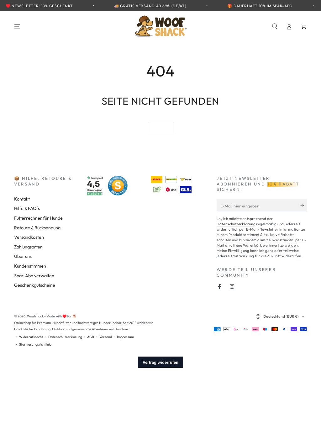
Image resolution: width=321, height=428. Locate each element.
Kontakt (22, 199)
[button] (274, 26)
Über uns (23, 256)
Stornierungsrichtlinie (35, 344)
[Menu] (17, 26)
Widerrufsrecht (31, 337)
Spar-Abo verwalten (34, 276)
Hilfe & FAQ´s (27, 208)
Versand (105, 337)
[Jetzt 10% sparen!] (303, 205)
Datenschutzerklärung (236, 224)
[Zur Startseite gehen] (160, 26)
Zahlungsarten (28, 247)
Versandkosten (29, 237)
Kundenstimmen (30, 266)
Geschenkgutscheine (34, 285)
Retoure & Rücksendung (37, 228)
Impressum (125, 337)
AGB (90, 337)
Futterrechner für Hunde (38, 218)
